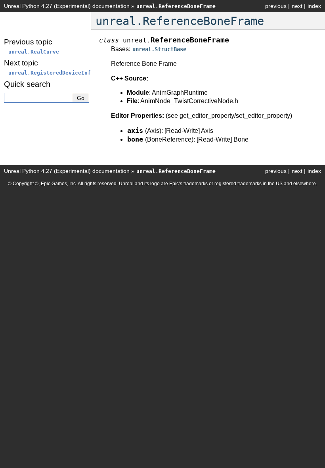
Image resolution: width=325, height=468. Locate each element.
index (314, 6)
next (297, 6)
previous (276, 6)
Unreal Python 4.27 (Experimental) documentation (67, 6)
